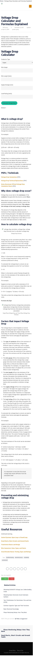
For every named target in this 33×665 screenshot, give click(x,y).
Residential (26, 557)
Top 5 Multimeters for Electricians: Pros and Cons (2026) (17, 601)
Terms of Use (20, 650)
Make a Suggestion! (22, 618)
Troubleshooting (10, 557)
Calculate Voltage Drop (9, 103)
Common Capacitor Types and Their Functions (16, 605)
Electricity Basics (19, 557)
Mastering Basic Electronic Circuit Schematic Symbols (16, 596)
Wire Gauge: (4, 67)
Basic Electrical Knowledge (11, 609)
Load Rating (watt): (6, 93)
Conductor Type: (5, 59)
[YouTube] (15, 646)
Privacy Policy (12, 650)
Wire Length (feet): (6, 76)
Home (1, 1)
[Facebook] (10, 646)
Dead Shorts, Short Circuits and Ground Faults (15, 636)
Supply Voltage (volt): (7, 85)
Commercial (5, 560)
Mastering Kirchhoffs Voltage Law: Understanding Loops (17, 590)
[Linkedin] (20, 646)
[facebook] (11, 569)
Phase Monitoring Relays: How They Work (15, 612)
